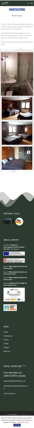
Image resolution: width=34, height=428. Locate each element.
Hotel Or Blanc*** (13, 414)
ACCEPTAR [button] (17, 425)
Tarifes (5, 343)
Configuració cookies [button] (23, 422)
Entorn (6, 340)
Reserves (6, 351)
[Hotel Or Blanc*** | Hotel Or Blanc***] (5, 3)
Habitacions (7, 336)
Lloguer (6, 347)
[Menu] (32, 3)
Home (5, 332)
